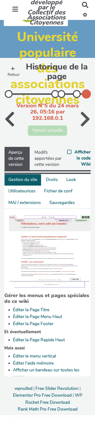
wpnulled (23, 388)
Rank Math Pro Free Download (48, 409)
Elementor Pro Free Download (43, 395)
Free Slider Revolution (57, 388)
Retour (14, 74)
